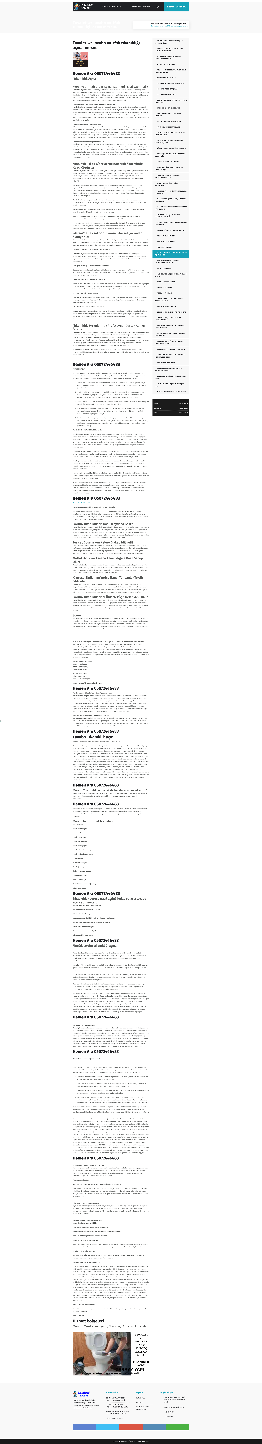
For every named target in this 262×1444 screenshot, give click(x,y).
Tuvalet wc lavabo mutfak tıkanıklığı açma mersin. (169, 24)
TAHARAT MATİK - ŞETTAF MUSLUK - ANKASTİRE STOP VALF (168, 216)
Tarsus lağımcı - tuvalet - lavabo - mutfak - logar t (169, 300)
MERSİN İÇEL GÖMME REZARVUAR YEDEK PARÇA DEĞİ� (170, 155)
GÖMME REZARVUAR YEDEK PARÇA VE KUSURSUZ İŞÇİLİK (169, 42)
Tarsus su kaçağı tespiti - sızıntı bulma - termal (168, 319)
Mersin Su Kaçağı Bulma (165, 241)
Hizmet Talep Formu (176, 7)
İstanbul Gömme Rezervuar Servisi (170, 230)
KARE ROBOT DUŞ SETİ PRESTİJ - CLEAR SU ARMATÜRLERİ (170, 200)
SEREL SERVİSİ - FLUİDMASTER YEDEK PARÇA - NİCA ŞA (169, 169)
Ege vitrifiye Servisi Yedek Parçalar (170, 83)
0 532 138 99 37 (169, 1412)
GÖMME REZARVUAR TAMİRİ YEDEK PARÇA (171, 148)
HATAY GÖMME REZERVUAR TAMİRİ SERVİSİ (171, 392)
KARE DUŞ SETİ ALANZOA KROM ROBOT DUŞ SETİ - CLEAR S (171, 208)
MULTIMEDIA (136, 7)
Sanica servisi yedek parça (166, 95)
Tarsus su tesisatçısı (164, 287)
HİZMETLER (106, 7)
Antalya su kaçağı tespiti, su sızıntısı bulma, (170, 377)
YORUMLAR (147, 7)
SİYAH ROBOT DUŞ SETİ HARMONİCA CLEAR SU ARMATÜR (170, 192)
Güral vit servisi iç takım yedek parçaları (168, 115)
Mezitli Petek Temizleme (165, 282)
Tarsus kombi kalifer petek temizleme (171, 312)
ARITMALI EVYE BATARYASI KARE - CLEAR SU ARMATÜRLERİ (171, 224)
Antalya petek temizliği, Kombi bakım (170, 349)
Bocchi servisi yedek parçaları (168, 121)
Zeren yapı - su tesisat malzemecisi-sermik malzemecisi (170, 356)
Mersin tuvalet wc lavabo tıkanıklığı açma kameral (170, 334)
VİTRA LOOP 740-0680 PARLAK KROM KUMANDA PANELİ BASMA (169, 50)
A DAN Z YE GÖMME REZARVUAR (167, 162)
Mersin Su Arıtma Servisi (166, 306)
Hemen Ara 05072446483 (96, 73)
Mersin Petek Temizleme (165, 362)
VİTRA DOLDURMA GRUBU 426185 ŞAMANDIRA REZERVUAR (167, 176)
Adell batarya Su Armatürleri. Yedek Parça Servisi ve (170, 134)
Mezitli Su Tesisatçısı (164, 293)
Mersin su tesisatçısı (164, 247)
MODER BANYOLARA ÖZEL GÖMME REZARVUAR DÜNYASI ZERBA (168, 58)
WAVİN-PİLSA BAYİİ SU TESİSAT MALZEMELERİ (166, 184)
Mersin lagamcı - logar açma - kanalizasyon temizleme (167, 262)
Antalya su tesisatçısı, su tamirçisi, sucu (169, 385)
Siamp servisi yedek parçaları (168, 127)
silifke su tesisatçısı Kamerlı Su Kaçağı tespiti (171, 275)
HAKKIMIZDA (116, 7)
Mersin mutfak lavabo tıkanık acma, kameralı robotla (170, 327)
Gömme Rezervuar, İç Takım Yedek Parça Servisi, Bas (171, 101)
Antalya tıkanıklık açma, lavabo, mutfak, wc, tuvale (168, 369)
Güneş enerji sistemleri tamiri (168, 108)
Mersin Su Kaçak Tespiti (165, 236)
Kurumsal (139, 1402)
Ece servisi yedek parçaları (167, 89)
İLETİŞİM (156, 7)
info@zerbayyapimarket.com (174, 1407)
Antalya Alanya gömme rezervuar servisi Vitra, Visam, (169, 342)
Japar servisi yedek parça (166, 78)
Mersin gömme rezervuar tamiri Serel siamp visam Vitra (170, 71)
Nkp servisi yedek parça (165, 64)
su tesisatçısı (140, 1398)
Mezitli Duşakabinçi (164, 268)
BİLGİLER (126, 7)
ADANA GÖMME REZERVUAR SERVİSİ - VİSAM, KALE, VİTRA (169, 142)
